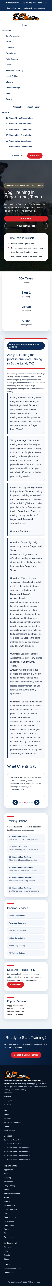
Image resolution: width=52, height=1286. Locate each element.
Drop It (9, 99)
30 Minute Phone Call (12, 1144)
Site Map (7, 1247)
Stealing (9, 82)
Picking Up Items (10, 1205)
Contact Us (17, 156)
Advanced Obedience (17, 923)
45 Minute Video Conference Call (17, 1152)
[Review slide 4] (27, 802)
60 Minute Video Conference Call (17, 1156)
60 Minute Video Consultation (19, 141)
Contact (7, 1126)
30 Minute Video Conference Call (17, 1148)
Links (6, 1251)
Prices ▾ (5, 112)
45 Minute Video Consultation (19, 135)
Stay (8, 93)
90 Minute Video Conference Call (17, 1160)
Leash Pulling (12, 76)
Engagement (9, 1221)
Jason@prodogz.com (16, 8)
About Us (7, 1118)
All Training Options (17, 953)
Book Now (35, 155)
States (6, 1259)
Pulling (6, 1197)
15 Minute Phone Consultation (19, 118)
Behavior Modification (17, 930)
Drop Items (8, 1237)
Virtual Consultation (17, 938)
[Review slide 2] (22, 802)
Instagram (8, 1100)
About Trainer (34, 107)
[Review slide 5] (29, 802)
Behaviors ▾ (7, 30)
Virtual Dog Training (17, 945)
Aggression (8, 1170)
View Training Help (26, 226)
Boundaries (11, 53)
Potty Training (12, 59)
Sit (5, 1233)
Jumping (10, 47)
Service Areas (9, 1130)
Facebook (8, 1093)
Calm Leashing (10, 1225)
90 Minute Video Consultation (19, 147)
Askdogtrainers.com (36, 8)
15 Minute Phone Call (12, 1140)
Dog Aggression (13, 36)
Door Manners (10, 1217)
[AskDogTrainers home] (26, 1075)
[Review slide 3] (24, 802)
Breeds (7, 1255)
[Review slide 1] (20, 802)
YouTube (7, 1104)
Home (24, 25)
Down (6, 1229)
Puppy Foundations (17, 915)
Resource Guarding (14, 70)
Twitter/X (7, 1096)
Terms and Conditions (12, 1122)
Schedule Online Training (26, 1055)
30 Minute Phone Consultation (19, 124)
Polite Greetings (13, 88)
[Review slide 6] (32, 802)
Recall (8, 65)
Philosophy (17, 107)
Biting (8, 42)
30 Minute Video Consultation (19, 129)
